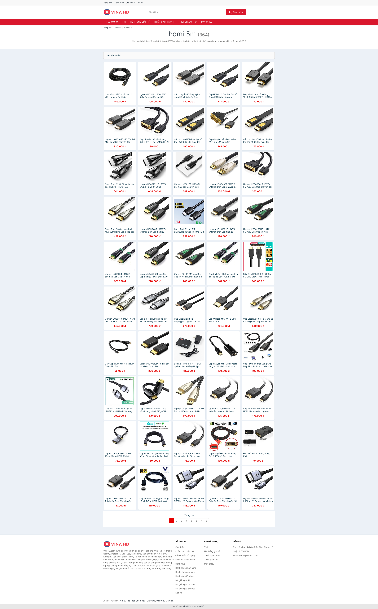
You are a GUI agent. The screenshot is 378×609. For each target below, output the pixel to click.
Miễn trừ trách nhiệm (185, 559)
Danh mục (119, 2)
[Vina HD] (118, 544)
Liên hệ (140, 2)
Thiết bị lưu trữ (187, 22)
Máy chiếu (206, 22)
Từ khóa (118, 27)
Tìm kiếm (237, 12)
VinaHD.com (189, 606)
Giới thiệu (130, 2)
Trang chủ (108, 2)
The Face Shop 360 (135, 600)
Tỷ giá (122, 600)
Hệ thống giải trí (140, 22)
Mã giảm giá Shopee (185, 588)
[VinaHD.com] (116, 12)
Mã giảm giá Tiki (183, 580)
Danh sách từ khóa (184, 576)
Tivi (124, 22)
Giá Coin (169, 600)
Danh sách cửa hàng (185, 572)
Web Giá (160, 600)
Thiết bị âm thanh (164, 22)
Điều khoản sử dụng (185, 555)
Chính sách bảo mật (185, 551)
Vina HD (200, 606)
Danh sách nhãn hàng (185, 568)
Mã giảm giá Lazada (185, 584)
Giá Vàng (151, 600)
